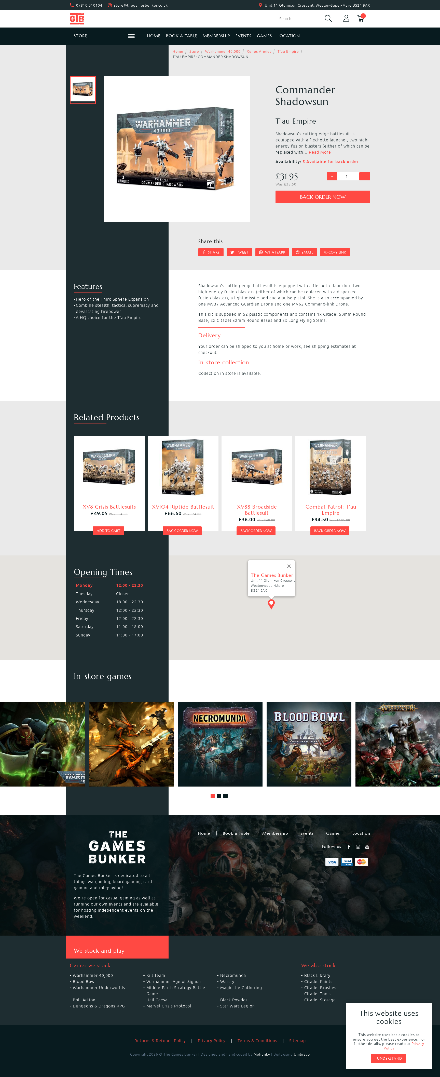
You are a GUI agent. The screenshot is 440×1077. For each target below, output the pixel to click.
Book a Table (181, 35)
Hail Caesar (157, 1000)
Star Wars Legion (237, 1006)
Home (153, 35)
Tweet (242, 252)
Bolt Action (84, 1000)
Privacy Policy (212, 1040)
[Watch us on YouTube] (367, 846)
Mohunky (262, 1054)
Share (213, 252)
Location (289, 35)
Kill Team (155, 975)
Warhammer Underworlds (99, 987)
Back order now (323, 197)
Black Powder (234, 1000)
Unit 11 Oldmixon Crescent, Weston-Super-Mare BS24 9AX (317, 5)
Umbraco (302, 1054)
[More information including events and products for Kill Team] (131, 744)
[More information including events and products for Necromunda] (220, 744)
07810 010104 (89, 5)
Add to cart (108, 530)
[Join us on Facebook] (349, 846)
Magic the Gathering (241, 987)
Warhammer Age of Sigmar (173, 981)
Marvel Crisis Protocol (168, 1006)
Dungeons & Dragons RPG (99, 1006)
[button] (213, 796)
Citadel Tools (317, 993)
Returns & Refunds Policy (160, 1040)
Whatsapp (274, 252)
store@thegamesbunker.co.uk (141, 5)
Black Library (317, 975)
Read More (320, 152)
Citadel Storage (320, 1000)
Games (264, 35)
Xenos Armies (259, 51)
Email (306, 252)
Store (194, 51)
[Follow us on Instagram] (358, 846)
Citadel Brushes (320, 987)
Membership (216, 35)
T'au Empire (288, 51)
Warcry (227, 981)
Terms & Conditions (257, 1040)
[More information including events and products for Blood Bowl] (309, 744)
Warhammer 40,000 (223, 51)
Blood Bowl (84, 981)
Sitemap (297, 1040)
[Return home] (104, 18)
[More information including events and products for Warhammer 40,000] (42, 744)
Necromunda (233, 975)
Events (243, 35)
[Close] (289, 566)
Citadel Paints (318, 981)
